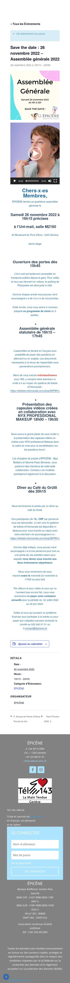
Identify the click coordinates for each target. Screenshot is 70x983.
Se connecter (35, 871)
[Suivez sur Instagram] (41, 769)
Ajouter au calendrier (30, 644)
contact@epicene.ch (36, 628)
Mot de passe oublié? (21, 862)
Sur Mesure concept (18, 980)
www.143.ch (37, 816)
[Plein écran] (55, 181)
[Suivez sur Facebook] (32, 769)
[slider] (32, 181)
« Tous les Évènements (25, 24)
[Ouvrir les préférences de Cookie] (6, 978)
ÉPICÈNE (19, 688)
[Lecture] (14, 181)
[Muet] (49, 181)
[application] (35, 153)
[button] (35, 153)
